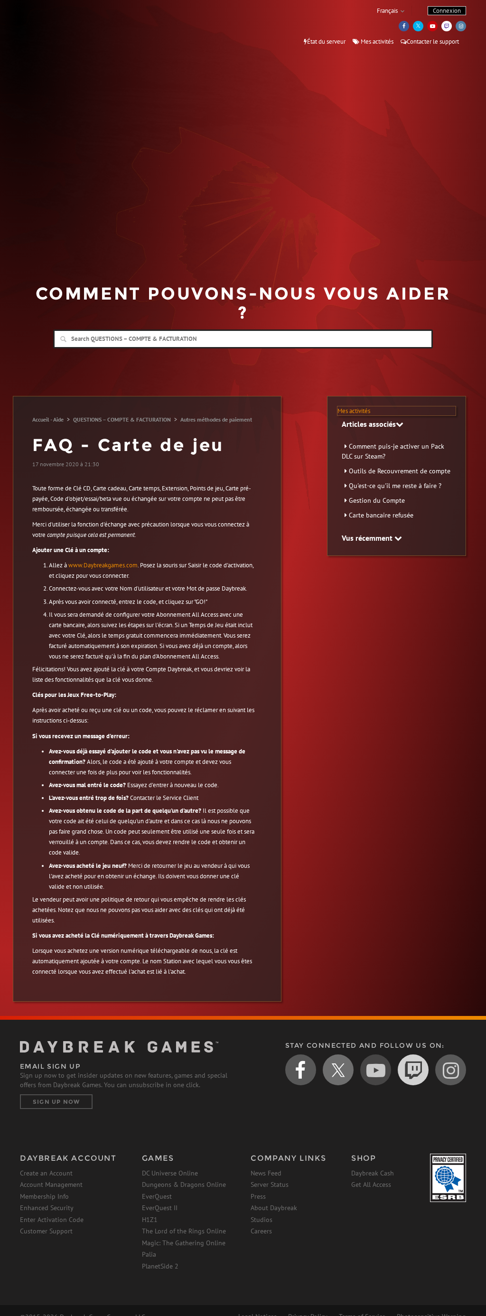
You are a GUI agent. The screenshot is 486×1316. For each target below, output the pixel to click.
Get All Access (371, 1184)
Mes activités (376, 42)
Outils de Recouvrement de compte (399, 471)
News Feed (266, 1173)
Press (258, 1196)
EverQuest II (160, 1207)
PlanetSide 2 (160, 1266)
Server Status (270, 1184)
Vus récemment (368, 538)
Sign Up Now (56, 1101)
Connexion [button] (447, 11)
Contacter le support (433, 42)
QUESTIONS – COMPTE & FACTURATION (122, 419)
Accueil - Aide (48, 419)
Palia (149, 1254)
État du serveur (326, 42)
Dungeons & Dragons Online (184, 1184)
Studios (261, 1219)
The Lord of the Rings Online (184, 1231)
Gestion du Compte (377, 500)
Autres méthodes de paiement (216, 419)
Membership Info (44, 1196)
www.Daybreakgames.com (103, 565)
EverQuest (157, 1196)
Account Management (51, 1184)
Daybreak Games (62, 27)
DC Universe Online (170, 1173)
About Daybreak (274, 1207)
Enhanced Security (47, 1207)
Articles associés (369, 424)
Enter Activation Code (52, 1219)
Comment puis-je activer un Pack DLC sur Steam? (393, 451)
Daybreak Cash (372, 1173)
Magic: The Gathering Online (183, 1243)
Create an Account (46, 1173)
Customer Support (46, 1231)
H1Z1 (150, 1219)
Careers (261, 1231)
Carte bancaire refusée (381, 515)
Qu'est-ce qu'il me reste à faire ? (395, 485)
